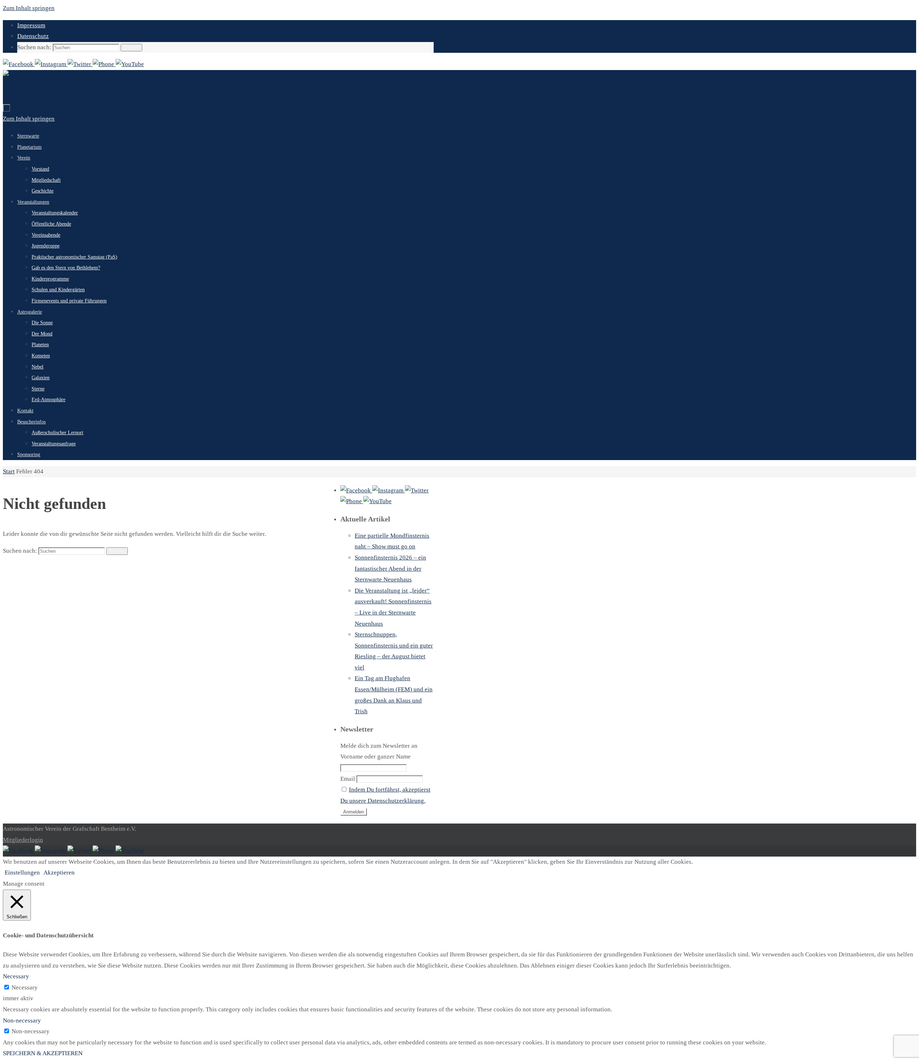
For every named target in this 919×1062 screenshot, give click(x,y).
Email (347, 778)
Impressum (31, 25)
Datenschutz (33, 36)
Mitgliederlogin (23, 839)
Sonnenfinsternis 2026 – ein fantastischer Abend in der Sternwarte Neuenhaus (390, 568)
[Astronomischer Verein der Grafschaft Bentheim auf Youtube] (130, 64)
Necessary (24, 987)
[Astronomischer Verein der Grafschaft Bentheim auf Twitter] (80, 64)
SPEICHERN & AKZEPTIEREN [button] (43, 1053)
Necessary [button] (16, 976)
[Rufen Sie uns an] (104, 64)
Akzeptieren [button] (59, 872)
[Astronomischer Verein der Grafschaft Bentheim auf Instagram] (51, 64)
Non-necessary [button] (22, 1020)
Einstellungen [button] (22, 872)
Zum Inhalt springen (29, 8)
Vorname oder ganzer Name (375, 756)
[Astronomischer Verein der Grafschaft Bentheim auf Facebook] (19, 64)
